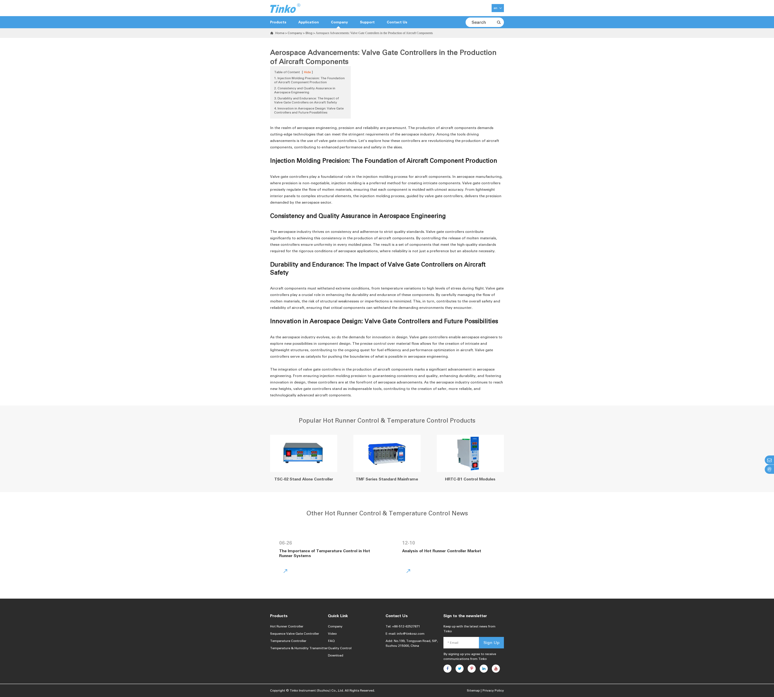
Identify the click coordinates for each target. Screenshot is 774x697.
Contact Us (397, 22)
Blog (308, 33)
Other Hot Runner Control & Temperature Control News (387, 513)
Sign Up (491, 642)
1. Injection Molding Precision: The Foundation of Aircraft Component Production (309, 80)
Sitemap (473, 690)
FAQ (331, 641)
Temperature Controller (288, 641)
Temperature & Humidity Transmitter (299, 648)
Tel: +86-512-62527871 (403, 626)
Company (295, 33)
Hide (307, 72)
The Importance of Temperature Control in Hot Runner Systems (324, 553)
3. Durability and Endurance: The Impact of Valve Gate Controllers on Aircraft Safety (306, 100)
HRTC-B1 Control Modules (470, 479)
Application (308, 22)
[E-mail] (769, 460)
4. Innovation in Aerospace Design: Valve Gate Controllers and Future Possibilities (309, 110)
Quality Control (340, 648)
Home (279, 33)
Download (335, 655)
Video (332, 634)
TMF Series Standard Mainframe (387, 479)
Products (278, 22)
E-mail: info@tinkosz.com (405, 634)
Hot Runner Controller (286, 626)
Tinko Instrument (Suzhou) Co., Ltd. (317, 690)
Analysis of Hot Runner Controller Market (441, 550)
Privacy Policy (493, 690)
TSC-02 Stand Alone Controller (303, 479)
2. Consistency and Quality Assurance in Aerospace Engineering (304, 90)
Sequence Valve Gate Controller (294, 634)
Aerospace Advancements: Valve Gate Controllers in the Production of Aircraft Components (374, 33)
